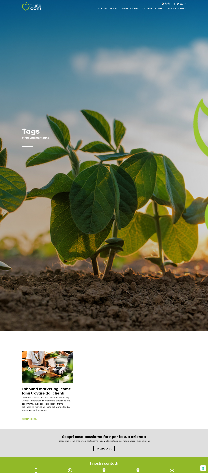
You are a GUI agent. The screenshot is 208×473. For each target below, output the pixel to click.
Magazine (146, 8)
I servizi (114, 8)
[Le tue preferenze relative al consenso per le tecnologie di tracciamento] (203, 468)
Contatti (160, 8)
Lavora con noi (177, 8)
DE (169, 3)
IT (162, 3)
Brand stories (130, 8)
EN (166, 3)
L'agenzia (102, 8)
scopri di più (29, 418)
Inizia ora (104, 448)
